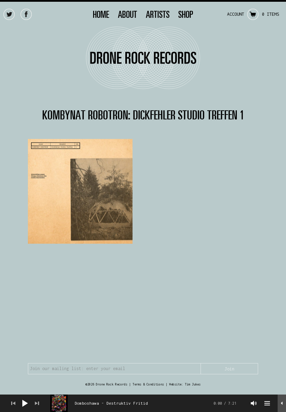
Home (101, 14)
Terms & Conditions (148, 384)
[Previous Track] (13, 403)
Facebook (26, 14)
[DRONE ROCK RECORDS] (143, 85)
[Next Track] (37, 403)
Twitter (9, 14)
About (127, 14)
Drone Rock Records (111, 384)
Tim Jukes (193, 384)
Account (235, 14)
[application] (143, 403)
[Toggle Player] (282, 403)
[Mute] (253, 403)
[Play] (25, 403)
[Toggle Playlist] (267, 403)
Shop (185, 14)
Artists (158, 14)
